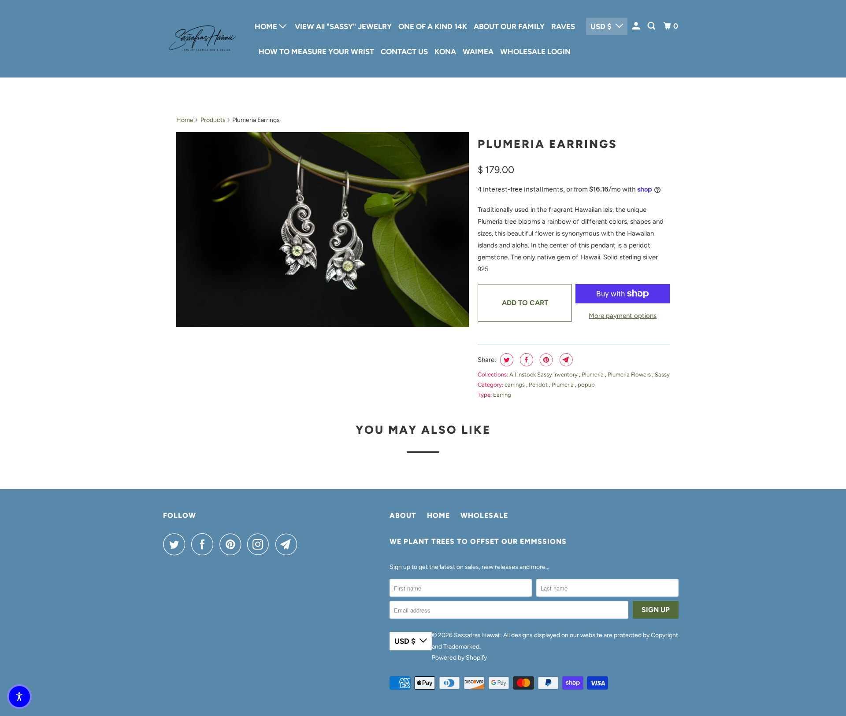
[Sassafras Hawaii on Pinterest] (232, 544)
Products (213, 120)
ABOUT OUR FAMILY (509, 26)
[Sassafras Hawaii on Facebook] (204, 544)
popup (586, 384)
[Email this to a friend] (565, 359)
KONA (445, 51)
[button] (19, 696)
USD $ (600, 26)
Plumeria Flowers (630, 374)
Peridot (539, 384)
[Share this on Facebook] (525, 359)
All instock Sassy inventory (544, 374)
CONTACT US (404, 51)
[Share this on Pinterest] (545, 359)
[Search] (652, 26)
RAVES (563, 26)
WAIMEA (478, 51)
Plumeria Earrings (547, 144)
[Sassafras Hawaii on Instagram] (260, 544)
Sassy (662, 374)
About (403, 515)
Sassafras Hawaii (477, 635)
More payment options (623, 316)
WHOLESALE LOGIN (535, 51)
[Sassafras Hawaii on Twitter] (176, 544)
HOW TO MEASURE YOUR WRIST (316, 51)
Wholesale (484, 515)
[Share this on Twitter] (505, 359)
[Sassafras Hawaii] (202, 39)
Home (184, 120)
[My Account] (637, 26)
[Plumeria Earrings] (322, 229)
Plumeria (593, 374)
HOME (267, 26)
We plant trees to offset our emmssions (478, 541)
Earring (502, 394)
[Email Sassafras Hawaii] (288, 544)
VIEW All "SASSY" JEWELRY (343, 26)
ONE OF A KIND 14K (432, 26)
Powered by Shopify (459, 657)
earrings (515, 384)
